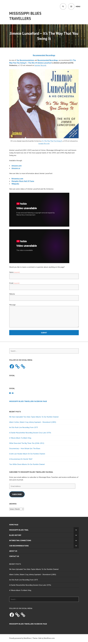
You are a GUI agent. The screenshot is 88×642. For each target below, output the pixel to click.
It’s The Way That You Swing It (52, 141)
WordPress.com (49, 638)
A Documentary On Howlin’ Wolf (20, 459)
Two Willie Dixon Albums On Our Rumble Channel (27, 464)
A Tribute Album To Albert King (20, 438)
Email (14, 283)
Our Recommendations (19, 546)
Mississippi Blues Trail (19, 530)
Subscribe (17, 494)
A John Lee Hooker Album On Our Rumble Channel (27, 454)
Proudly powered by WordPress (20, 638)
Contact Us (14, 556)
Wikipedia (15, 184)
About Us (13, 551)
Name (14, 272)
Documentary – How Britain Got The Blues (24, 448)
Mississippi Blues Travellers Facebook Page (28, 401)
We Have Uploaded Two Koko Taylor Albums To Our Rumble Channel (34, 417)
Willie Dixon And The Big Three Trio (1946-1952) (26, 443)
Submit (44, 333)
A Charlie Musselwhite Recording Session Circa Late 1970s (30, 433)
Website (12, 294)
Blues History (15, 535)
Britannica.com (17, 178)
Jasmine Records (40, 65)
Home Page (13, 525)
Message (12, 305)
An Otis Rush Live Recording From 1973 (23, 427)
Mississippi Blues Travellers (25, 16)
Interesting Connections (20, 540)
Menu (78, 6)
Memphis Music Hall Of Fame (23, 181)
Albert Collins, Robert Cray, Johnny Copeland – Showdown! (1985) (32, 422)
